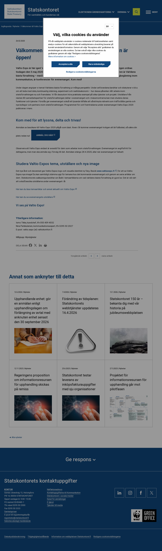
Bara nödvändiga (96, 64)
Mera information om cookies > (62, 56)
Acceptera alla (66, 64)
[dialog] (81, 47)
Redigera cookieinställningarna (81, 72)
